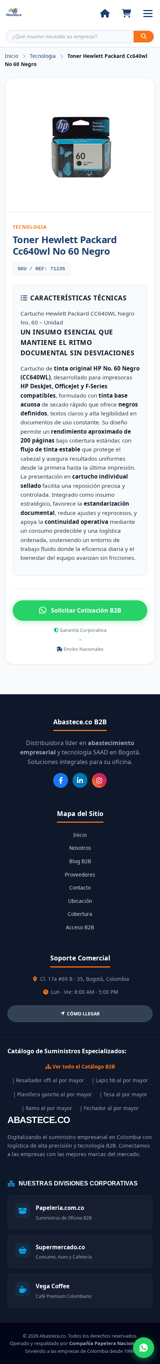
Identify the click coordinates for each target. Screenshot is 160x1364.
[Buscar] (144, 36)
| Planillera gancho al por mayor (52, 1094)
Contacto (80, 887)
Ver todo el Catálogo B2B (83, 1066)
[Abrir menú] (147, 13)
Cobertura (80, 913)
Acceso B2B (80, 927)
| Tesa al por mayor (123, 1094)
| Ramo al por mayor (47, 1108)
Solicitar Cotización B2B (86, 610)
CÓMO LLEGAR (83, 1014)
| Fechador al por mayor (109, 1108)
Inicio (11, 55)
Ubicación (80, 900)
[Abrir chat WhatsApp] (143, 1347)
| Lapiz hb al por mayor (120, 1080)
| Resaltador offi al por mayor (48, 1080)
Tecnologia (43, 55)
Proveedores (80, 874)
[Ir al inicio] (104, 13)
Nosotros (80, 847)
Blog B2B (80, 861)
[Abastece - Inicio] (14, 13)
